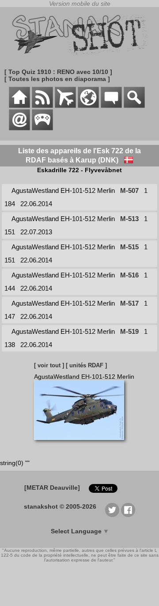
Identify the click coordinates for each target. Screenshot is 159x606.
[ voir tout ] (49, 365)
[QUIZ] (42, 128)
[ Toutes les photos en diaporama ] (57, 78)
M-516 (129, 275)
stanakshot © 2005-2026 (60, 506)
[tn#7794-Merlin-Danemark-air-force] (82, 444)
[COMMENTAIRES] (111, 105)
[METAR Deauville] (52, 487)
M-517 (129, 303)
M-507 (129, 190)
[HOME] (19, 105)
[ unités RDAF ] (86, 365)
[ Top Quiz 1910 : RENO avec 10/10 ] (58, 71)
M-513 (129, 218)
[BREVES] (42, 105)
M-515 (129, 247)
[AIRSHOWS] (88, 105)
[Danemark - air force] (128, 160)
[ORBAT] (65, 105)
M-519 (129, 331)
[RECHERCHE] (134, 105)
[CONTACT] (19, 128)
